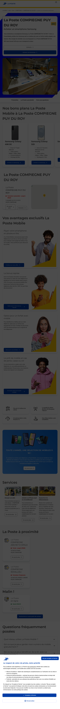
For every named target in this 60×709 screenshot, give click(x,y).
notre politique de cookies (21, 690)
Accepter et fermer (30, 695)
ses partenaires (32, 666)
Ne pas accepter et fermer (50, 658)
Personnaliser (30, 701)
